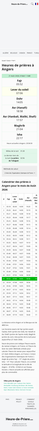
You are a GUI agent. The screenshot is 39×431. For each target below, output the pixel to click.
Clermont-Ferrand (25, 390)
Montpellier (7, 385)
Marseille (10, 383)
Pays (7, 399)
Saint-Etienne (17, 387)
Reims (6, 387)
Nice (24, 383)
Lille (26, 385)
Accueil (4, 60)
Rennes (30, 385)
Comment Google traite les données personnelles (30, 404)
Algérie (5, 53)
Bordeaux (22, 385)
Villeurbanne (11, 390)
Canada (22, 53)
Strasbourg (14, 385)
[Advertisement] (19, 29)
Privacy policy (19, 400)
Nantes (28, 383)
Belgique (13, 53)
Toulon (10, 387)
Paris (5, 383)
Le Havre (24, 387)
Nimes (17, 390)
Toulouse (20, 383)
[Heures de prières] (19, 4)
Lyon (14, 383)
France (29, 53)
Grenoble (31, 387)
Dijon (5, 390)
